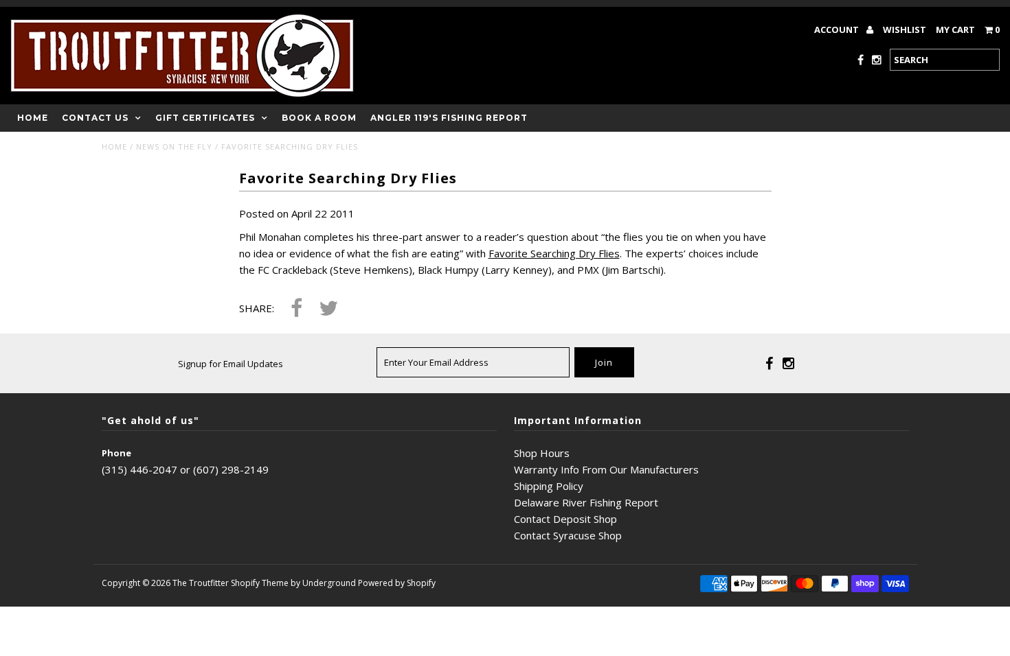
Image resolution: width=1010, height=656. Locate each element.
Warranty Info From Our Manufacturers (606, 469)
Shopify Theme (260, 583)
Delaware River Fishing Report (586, 502)
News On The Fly (174, 146)
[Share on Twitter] (328, 309)
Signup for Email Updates (230, 364)
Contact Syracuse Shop (568, 535)
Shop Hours (542, 453)
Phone (116, 453)
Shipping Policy (548, 486)
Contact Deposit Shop (565, 519)
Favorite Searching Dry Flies (554, 253)
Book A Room (319, 118)
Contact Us (95, 118)
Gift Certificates (205, 118)
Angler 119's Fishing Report (449, 118)
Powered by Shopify (397, 583)
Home (32, 118)
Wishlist (904, 29)
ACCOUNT (837, 29)
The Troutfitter (200, 583)
